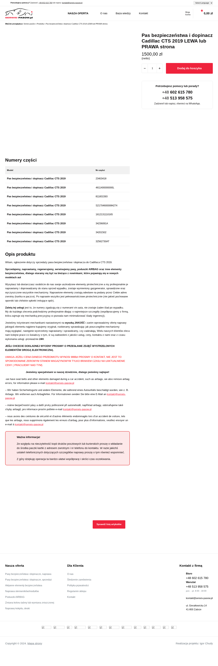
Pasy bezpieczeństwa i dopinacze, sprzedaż (28, 579)
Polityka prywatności (78, 585)
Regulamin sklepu (76, 591)
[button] (124, 77)
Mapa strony (34, 643)
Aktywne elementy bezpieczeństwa (23, 585)
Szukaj (158, 13)
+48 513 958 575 (197, 586)
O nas (103, 13)
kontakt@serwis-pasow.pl (72, 3)
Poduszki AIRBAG (14, 597)
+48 (177, 92)
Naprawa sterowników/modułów (22, 591)
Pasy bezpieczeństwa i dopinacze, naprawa (28, 574)
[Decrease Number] (145, 68)
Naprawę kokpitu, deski (17, 608)
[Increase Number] (160, 68)
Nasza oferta (78, 13)
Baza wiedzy (123, 13)
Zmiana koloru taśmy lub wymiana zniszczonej (29, 602)
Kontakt (143, 13)
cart (203, 13)
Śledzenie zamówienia (79, 579)
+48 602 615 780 (45, 3)
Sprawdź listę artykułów (109, 524)
